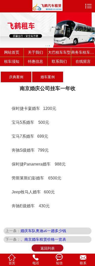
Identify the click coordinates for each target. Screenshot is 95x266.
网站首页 (11, 52)
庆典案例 (16, 77)
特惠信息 (35, 61)
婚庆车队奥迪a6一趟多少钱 (43, 231)
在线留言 (83, 61)
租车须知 (11, 61)
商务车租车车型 (83, 52)
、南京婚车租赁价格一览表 (43, 239)
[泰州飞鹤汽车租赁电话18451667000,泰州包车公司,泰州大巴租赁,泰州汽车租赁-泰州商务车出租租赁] (47, 5)
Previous (5, 27)
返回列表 (48, 248)
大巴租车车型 (59, 52)
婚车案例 (48, 77)
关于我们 (35, 52)
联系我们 (59, 61)
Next (90, 27)
